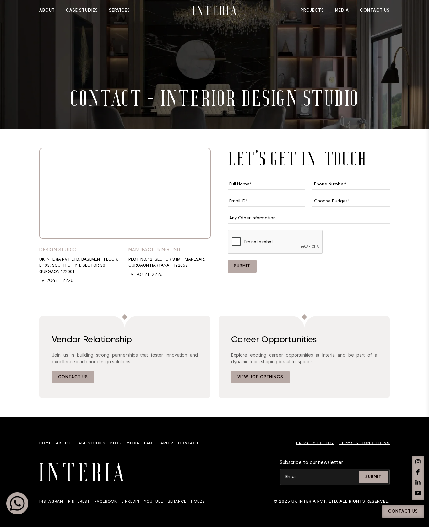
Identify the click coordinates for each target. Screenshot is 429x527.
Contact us (73, 377)
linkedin (130, 501)
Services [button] (119, 10)
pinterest (79, 501)
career (165, 443)
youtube (153, 501)
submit (242, 266)
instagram (51, 501)
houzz (198, 501)
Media (133, 443)
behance (177, 501)
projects (312, 10)
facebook (106, 501)
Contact (188, 443)
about (47, 10)
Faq (148, 443)
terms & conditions (364, 443)
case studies (82, 10)
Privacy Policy (315, 443)
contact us (375, 10)
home (45, 443)
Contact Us (403, 511)
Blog (116, 443)
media (342, 10)
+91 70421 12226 (56, 280)
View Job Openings (260, 377)
